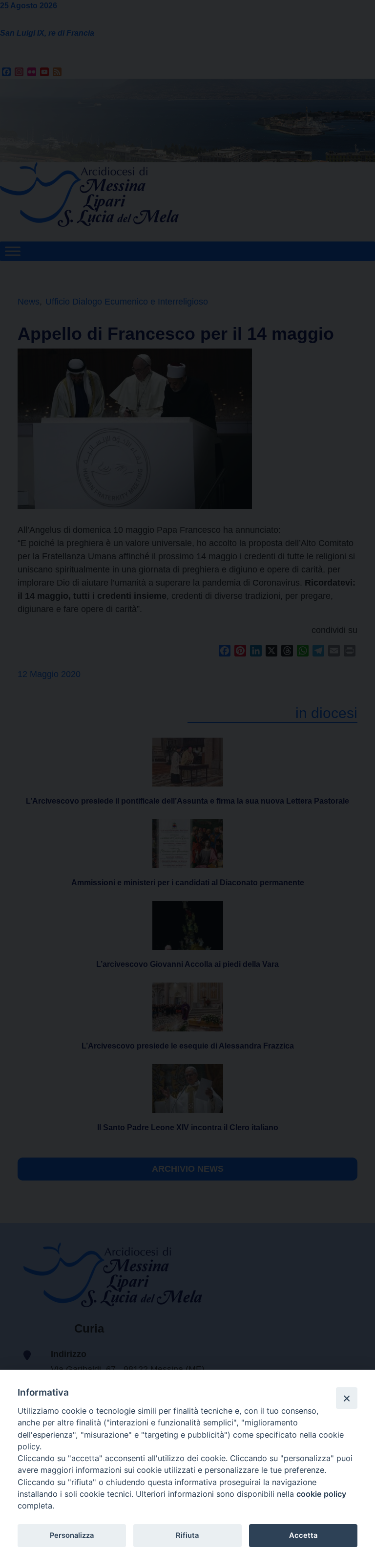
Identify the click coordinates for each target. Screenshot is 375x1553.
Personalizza (72, 1535)
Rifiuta (187, 1535)
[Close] (346, 1398)
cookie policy (321, 1494)
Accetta (303, 1535)
